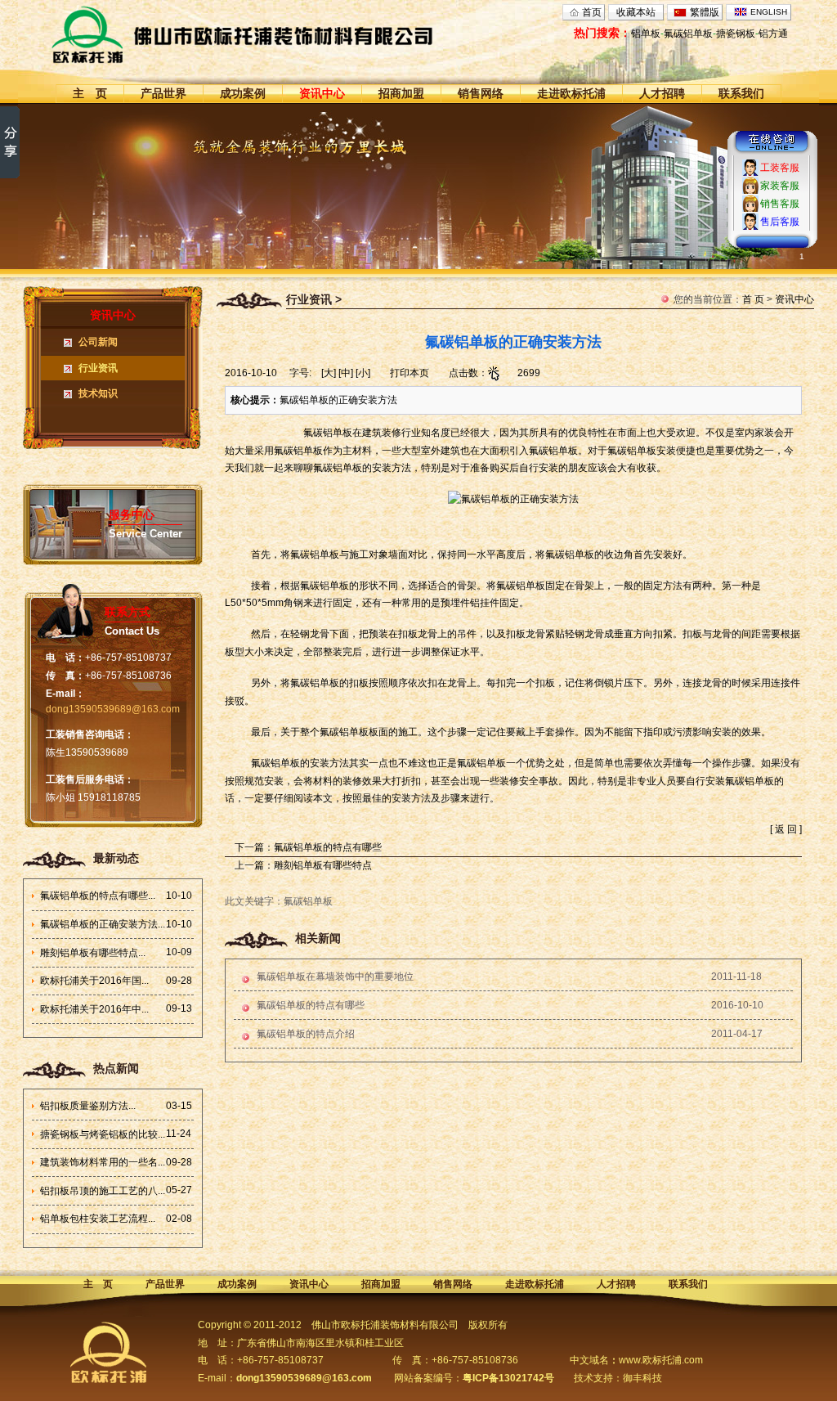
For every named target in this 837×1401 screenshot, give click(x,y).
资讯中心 (322, 93)
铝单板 (645, 33)
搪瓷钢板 (735, 33)
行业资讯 (98, 368)
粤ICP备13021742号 (508, 1378)
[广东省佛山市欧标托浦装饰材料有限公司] (272, 34)
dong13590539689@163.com (113, 709)
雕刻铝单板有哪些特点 (323, 865)
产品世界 (163, 93)
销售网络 (481, 93)
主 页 (90, 93)
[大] (328, 373)
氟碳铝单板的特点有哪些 (328, 847)
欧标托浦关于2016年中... (94, 1009)
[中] (345, 373)
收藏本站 (636, 12)
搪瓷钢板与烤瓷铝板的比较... (102, 1134)
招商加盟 (401, 93)
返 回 (786, 829)
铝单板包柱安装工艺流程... (97, 1218)
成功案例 (243, 93)
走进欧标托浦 (571, 93)
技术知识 (98, 393)
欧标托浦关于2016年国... (94, 980)
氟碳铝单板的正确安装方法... (102, 924)
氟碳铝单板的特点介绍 (306, 1034)
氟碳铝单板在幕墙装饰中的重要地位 (335, 976)
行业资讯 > (314, 299)
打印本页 (409, 373)
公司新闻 (98, 342)
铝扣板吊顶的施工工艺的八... (102, 1191)
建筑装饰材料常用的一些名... (102, 1162)
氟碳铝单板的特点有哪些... (97, 895)
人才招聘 (662, 93)
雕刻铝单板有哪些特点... (92, 953)
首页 (592, 12)
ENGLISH (768, 11)
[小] (363, 373)
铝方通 (773, 33)
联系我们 (741, 93)
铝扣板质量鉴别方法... (88, 1105)
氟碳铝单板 (688, 33)
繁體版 (704, 12)
